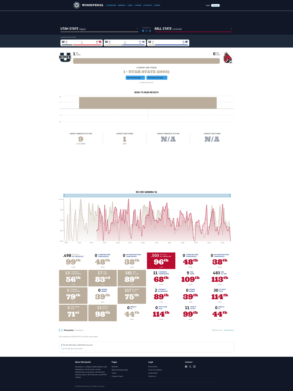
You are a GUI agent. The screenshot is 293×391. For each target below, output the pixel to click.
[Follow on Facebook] (143, 31)
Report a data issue (147, 82)
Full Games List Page (155, 78)
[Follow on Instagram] (150, 31)
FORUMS (157, 5)
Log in (63, 349)
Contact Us (152, 376)
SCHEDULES (147, 5)
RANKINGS (122, 5)
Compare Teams (117, 376)
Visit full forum (229, 330)
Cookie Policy (152, 373)
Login (208, 5)
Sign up (215, 5)
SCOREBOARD (111, 5)
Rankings (115, 367)
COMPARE (137, 5)
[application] (146, 110)
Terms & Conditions (155, 370)
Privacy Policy (152, 367)
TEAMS (130, 5)
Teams (114, 373)
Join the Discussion (134, 78)
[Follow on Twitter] (146, 31)
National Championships (120, 370)
